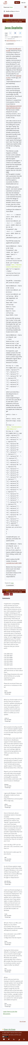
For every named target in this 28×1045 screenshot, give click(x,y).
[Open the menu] (25, 7)
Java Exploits (13, 27)
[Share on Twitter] (20, 33)
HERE (7, 20)
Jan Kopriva (16, 11)
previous (6, 15)
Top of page (23, 1021)
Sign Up (23, 2)
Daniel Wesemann (11, 40)
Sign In (17, 2)
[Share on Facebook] (15, 33)
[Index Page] (5, 2)
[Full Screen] (10, 33)
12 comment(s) (10, 43)
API (16, 1034)
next (11, 15)
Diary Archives (9, 1029)
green (11, 7)
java (12, 583)
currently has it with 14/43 (13, 563)
